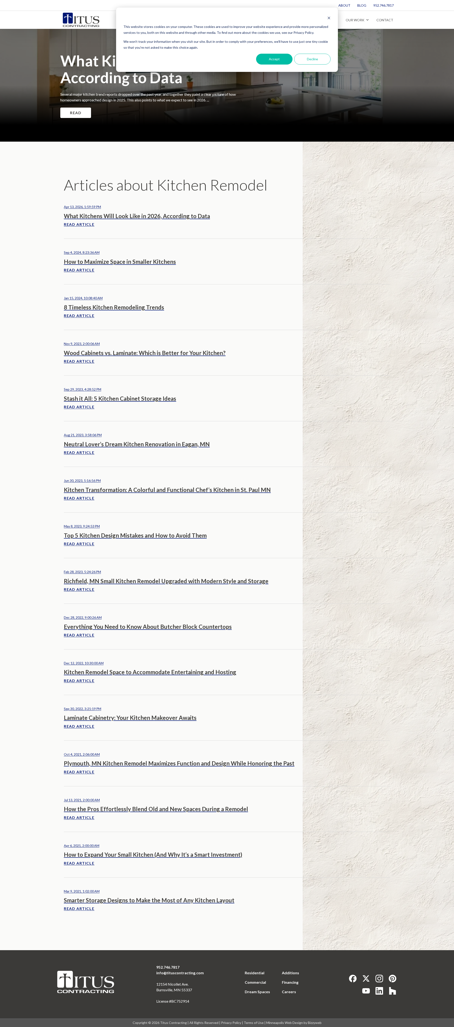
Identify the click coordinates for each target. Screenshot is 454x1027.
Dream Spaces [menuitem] (257, 991)
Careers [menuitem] (289, 991)
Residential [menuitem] (254, 972)
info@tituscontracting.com (180, 972)
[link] (80, 19)
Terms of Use (254, 1023)
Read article (79, 224)
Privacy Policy (231, 1023)
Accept (274, 59)
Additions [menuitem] (290, 972)
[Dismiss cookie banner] (329, 18)
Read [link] (75, 112)
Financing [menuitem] (290, 982)
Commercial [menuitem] (255, 982)
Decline (312, 59)
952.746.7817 (167, 967)
